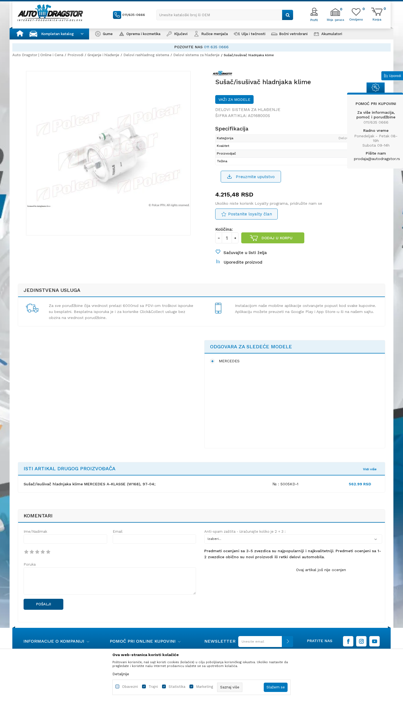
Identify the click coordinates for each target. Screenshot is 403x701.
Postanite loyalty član (250, 214)
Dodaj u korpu (277, 238)
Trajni (153, 687)
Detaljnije (120, 674)
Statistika (177, 687)
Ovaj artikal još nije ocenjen (321, 570)
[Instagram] (361, 641)
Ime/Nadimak (35, 531)
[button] (224, 15)
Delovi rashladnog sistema (146, 55)
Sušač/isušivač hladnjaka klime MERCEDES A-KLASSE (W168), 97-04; (89, 484)
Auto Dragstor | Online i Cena (37, 55)
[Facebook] (348, 641)
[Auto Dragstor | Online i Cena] (50, 12)
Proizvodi (75, 55)
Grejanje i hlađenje (103, 55)
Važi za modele (234, 99)
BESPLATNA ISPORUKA (219, 47)
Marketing (204, 687)
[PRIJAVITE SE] (264, 643)
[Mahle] (223, 74)
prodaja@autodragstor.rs (377, 158)
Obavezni (130, 687)
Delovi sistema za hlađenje (196, 55)
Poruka (30, 564)
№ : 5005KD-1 (285, 484)
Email (118, 531)
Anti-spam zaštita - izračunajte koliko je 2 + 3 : (245, 531)
